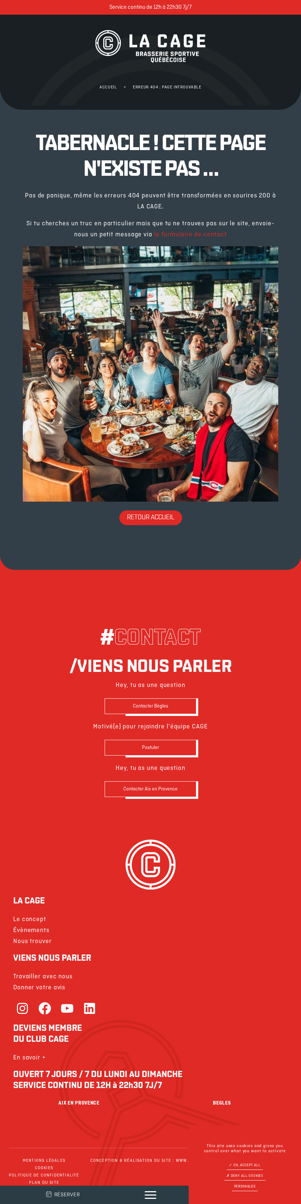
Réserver (67, 1195)
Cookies (44, 1168)
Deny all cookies (246, 1176)
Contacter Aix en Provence (150, 789)
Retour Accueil (150, 517)
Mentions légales (44, 1160)
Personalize (244, 1186)
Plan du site (44, 1182)
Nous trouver (32, 941)
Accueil (108, 87)
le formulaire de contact (190, 235)
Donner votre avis (39, 988)
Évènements (31, 930)
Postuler (150, 748)
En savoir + (29, 1058)
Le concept (29, 919)
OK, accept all (246, 1165)
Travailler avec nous (43, 977)
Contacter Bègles (150, 706)
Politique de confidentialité (44, 1175)
